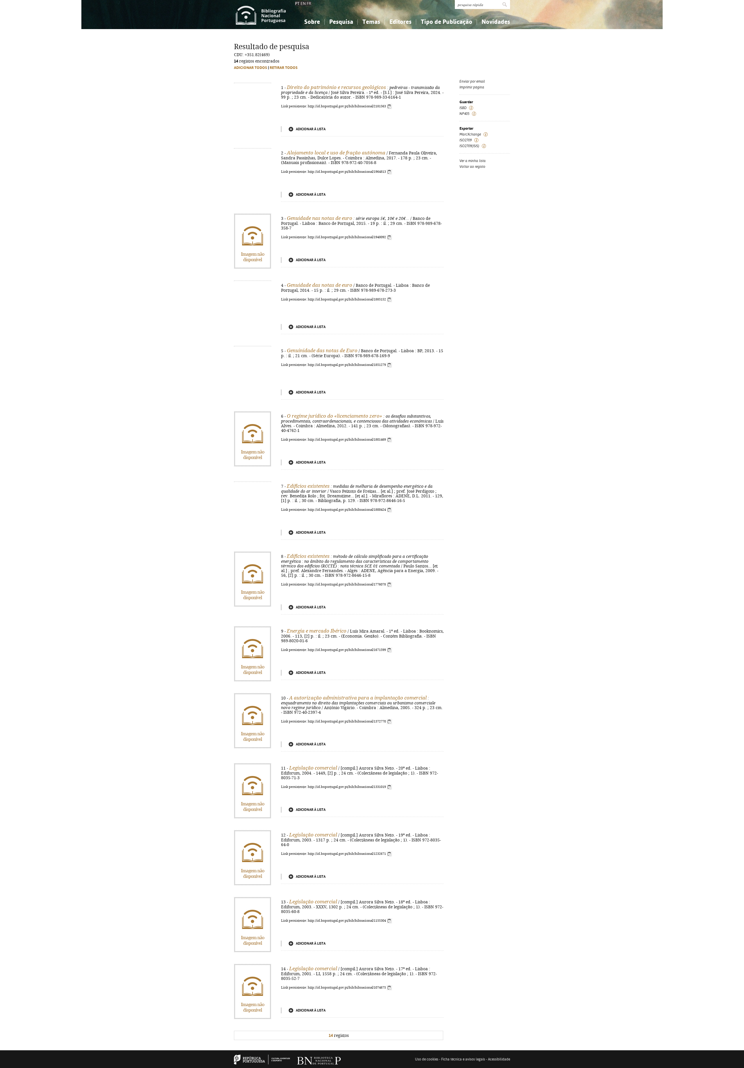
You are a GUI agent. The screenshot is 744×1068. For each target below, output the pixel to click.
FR (309, 3)
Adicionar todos (250, 67)
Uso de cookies (426, 1059)
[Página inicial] (261, 14)
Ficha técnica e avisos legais (463, 1059)
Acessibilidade (499, 1059)
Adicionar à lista (311, 129)
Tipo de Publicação (446, 21)
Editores (400, 21)
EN (303, 3)
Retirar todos (284, 67)
